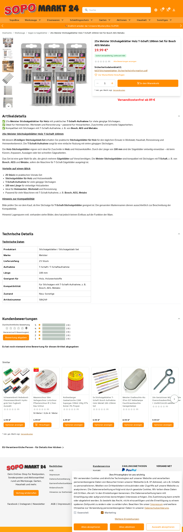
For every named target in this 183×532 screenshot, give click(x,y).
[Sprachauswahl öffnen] (156, 10)
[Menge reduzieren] (97, 83)
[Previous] (8, 41)
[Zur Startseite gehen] (41, 10)
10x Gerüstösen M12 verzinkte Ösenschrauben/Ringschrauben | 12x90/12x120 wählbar (166, 400)
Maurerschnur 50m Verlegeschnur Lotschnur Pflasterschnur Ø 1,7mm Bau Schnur (44, 401)
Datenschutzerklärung (157, 507)
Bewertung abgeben (16, 337)
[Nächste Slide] (181, 25)
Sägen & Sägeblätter (37, 32)
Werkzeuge (20, 32)
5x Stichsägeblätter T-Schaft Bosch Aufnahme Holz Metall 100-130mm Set (104, 401)
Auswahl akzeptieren (163, 526)
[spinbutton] (105, 83)
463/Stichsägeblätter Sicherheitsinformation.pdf (121, 70)
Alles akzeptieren (90, 526)
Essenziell (82, 512)
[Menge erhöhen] (112, 83)
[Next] (8, 106)
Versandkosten (119, 90)
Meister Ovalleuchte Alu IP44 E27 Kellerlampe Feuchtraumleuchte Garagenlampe (134, 401)
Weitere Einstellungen (127, 518)
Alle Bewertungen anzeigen (125, 61)
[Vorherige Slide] (2, 25)
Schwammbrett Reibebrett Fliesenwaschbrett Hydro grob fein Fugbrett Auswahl (16, 401)
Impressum (156, 504)
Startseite (7, 32)
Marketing (110, 512)
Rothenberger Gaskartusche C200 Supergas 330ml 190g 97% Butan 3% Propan (75, 401)
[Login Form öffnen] (174, 10)
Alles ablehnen (127, 526)
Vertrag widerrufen (26, 492)
